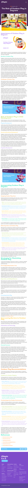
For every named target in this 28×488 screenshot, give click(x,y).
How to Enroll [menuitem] (15, 465)
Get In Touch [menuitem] (3, 471)
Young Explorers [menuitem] (4, 477)
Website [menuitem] (3, 464)
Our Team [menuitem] (3, 468)
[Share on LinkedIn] (24, 449)
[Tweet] (25, 449)
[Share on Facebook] (20, 449)
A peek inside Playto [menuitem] (10, 464)
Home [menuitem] (2, 465)
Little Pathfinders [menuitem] (4, 476)
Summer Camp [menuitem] (4, 480)
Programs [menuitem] (3, 473)
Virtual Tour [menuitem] (8, 465)
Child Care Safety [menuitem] (9, 468)
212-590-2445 (21, 465)
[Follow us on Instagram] (22, 449)
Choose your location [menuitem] (10, 470)
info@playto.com (21, 469)
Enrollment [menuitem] (15, 464)
